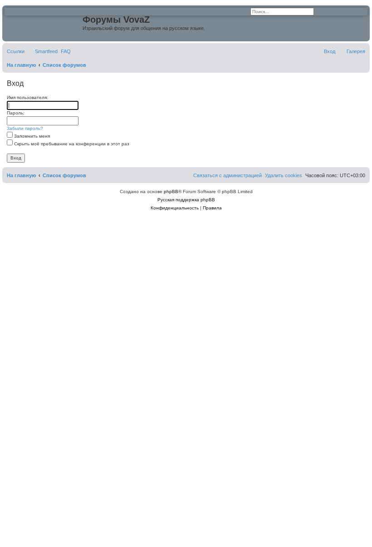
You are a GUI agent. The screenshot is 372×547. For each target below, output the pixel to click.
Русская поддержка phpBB (186, 199)
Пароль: (15, 112)
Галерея (356, 51)
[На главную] (44, 22)
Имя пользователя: (27, 97)
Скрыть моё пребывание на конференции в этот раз (71, 143)
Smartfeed (46, 51)
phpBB (171, 191)
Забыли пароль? (25, 128)
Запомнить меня (31, 136)
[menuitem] (66, 51)
